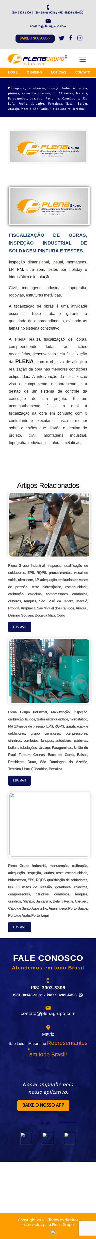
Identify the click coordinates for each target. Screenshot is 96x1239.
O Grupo (34, 72)
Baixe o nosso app (35, 38)
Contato (82, 72)
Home (13, 72)
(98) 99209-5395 (68, 12)
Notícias (58, 72)
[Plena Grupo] (37, 60)
